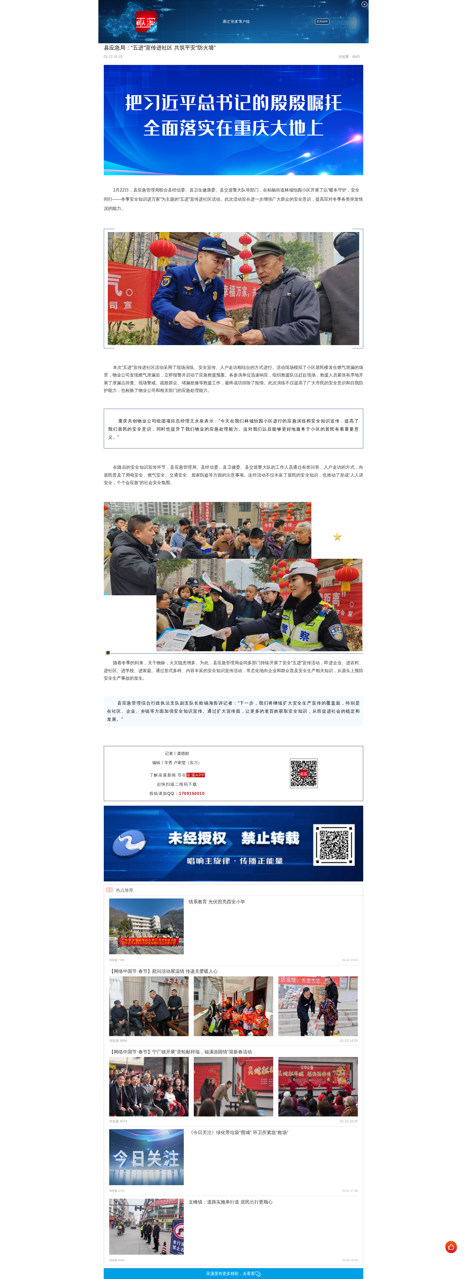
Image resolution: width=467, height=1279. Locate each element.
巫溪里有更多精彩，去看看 (230, 1273)
